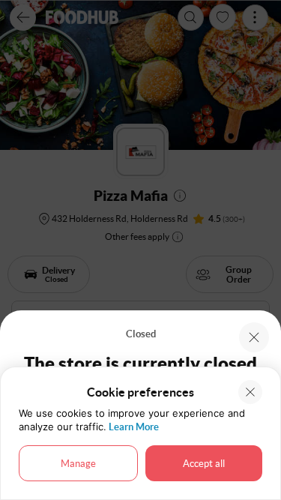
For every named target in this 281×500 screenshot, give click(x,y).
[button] (254, 337)
